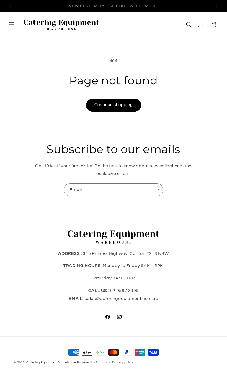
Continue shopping (113, 105)
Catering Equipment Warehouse (51, 362)
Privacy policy (122, 362)
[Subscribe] (157, 189)
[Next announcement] (216, 6)
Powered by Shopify (92, 362)
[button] (12, 25)
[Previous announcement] (11, 6)
